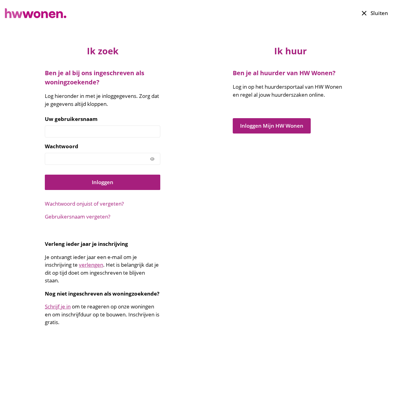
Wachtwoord (61, 146)
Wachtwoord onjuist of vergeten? (84, 203)
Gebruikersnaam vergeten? (77, 216)
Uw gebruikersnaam (71, 118)
